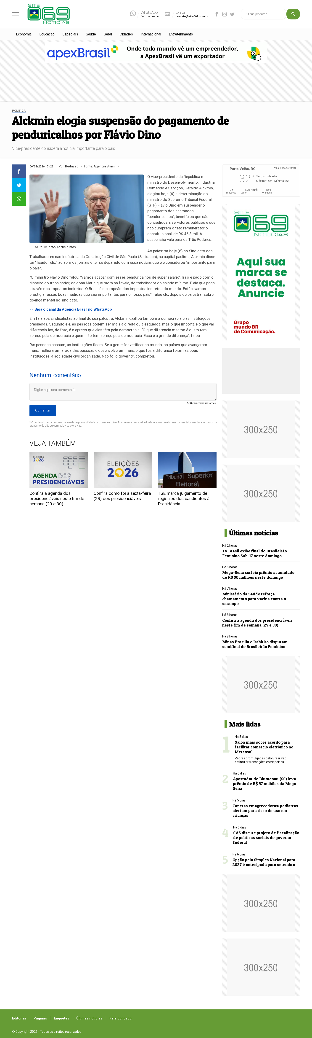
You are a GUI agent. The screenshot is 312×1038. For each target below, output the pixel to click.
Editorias (19, 1018)
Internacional (151, 34)
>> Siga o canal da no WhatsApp (70, 309)
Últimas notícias (89, 1018)
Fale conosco (120, 1018)
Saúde (91, 34)
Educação (47, 34)
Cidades (126, 34)
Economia (24, 34)
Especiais (70, 34)
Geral (108, 34)
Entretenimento (181, 34)
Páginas (40, 1018)
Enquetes (61, 1018)
